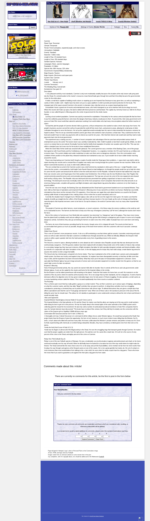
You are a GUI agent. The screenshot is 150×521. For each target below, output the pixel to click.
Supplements (16, 201)
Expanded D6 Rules (19, 172)
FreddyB (101, 456)
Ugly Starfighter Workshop (21, 133)
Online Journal (17, 204)
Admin (22, 274)
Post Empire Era (17, 222)
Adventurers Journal (19, 206)
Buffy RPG (12, 250)
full (24, 117)
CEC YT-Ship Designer (20, 128)
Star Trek (12, 259)
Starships (15, 190)
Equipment (16, 183)
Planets (14, 234)
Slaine (11, 256)
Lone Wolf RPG (14, 261)
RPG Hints (12, 156)
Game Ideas (16, 162)
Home (11, 107)
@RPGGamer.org (23, 92)
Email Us (22, 268)
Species (15, 188)
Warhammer (13, 245)
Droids (14, 181)
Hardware (15, 211)
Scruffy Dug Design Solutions (97, 516)
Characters (16, 176)
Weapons (15, 197)
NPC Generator (17, 213)
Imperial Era (16, 220)
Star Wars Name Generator (21, 126)
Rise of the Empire (18, 217)
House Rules (16, 160)
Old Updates (16, 112)
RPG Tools (12, 114)
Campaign (15, 174)
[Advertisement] (92, 486)
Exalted (11, 263)
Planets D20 (64, 27)
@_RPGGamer (23, 95)
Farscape (12, 254)
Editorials (15, 110)
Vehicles (15, 195)
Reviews (12, 151)
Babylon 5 (12, 252)
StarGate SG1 (14, 247)
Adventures (16, 158)
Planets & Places (18, 185)
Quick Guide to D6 (18, 169)
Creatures (15, 179)
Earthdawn (12, 266)
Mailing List (13, 149)
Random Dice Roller (19, 124)
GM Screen (16, 208)
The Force (15, 192)
